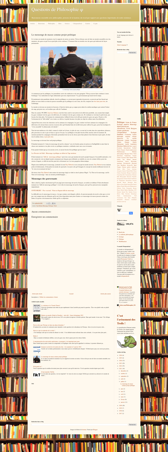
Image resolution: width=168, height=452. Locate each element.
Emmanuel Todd (125, 259)
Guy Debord (69, 165)
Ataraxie (124, 171)
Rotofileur (123, 165)
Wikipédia (134, 197)
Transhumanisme (127, 195)
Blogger (95, 429)
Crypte (95, 23)
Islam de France (131, 122)
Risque (118, 190)
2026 (120, 355)
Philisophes (51, 23)
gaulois (129, 167)
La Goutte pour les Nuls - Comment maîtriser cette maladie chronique (125, 290)
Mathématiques (121, 152)
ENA (135, 157)
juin (122, 389)
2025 (120, 358)
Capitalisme (128, 155)
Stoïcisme (127, 194)
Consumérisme (128, 174)
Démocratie (120, 140)
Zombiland (134, 199)
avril (122, 394)
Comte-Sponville (121, 174)
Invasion (134, 180)
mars (122, 397)
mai (122, 391)
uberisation (120, 155)
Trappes (119, 167)
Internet (134, 159)
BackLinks (122, 232)
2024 (120, 360)
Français (123, 150)
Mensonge (45, 206)
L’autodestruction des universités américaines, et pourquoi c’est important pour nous (56, 341)
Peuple (122, 186)
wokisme (127, 136)
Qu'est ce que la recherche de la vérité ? (44, 330)
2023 (120, 363)
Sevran (134, 192)
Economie (119, 148)
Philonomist (127, 186)
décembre (123, 371)
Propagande (129, 188)
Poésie (123, 188)
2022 (120, 366)
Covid (128, 128)
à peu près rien (48, 137)
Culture (134, 134)
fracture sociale (130, 253)
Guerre (134, 142)
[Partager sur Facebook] (53, 203)
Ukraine (124, 167)
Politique (51, 206)
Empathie (134, 176)
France (118, 150)
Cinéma (118, 173)
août (122, 379)
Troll (135, 195)
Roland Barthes (124, 190)
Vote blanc (127, 197)
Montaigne (130, 182)
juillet (122, 381)
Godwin (125, 178)
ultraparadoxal (125, 276)
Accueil (71, 294)
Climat (119, 157)
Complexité (133, 173)
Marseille (119, 182)
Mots (59, 23)
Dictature (134, 174)
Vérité (55, 206)
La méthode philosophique (126, 234)
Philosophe (120, 136)
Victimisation (120, 197)
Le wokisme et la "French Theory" (50, 305)
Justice (127, 161)
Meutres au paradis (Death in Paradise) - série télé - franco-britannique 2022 (62, 315)
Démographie (123, 176)
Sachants (119, 192)
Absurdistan (121, 128)
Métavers (119, 184)
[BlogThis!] (49, 203)
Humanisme (120, 144)
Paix (132, 184)
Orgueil (129, 184)
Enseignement (120, 178)
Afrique (134, 136)
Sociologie (133, 140)
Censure (134, 155)
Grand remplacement (131, 150)
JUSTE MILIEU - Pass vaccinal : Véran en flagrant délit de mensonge (53, 190)
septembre (124, 376)
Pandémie (120, 134)
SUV (135, 190)
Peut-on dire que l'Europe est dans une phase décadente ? (49, 325)
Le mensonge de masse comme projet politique (54, 357)
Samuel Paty (125, 192)
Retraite (134, 188)
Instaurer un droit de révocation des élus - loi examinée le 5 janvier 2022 (61, 347)
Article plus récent (37, 294)
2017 (120, 413)
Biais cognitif (133, 146)
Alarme (118, 169)
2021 (120, 368)
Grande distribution (132, 178)
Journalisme (120, 161)
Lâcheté (127, 140)
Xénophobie (120, 199)
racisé (123, 201)
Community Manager (126, 173)
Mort (135, 182)
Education (129, 176)
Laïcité (127, 144)
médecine (134, 167)
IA (117, 180)
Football (134, 148)
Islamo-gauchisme (123, 130)
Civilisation (128, 134)
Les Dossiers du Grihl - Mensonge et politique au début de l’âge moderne (54, 153)
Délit (118, 176)
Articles (32, 23)
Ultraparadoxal (77, 23)
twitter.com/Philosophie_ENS (127, 306)
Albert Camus (126, 169)
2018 (120, 411)
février (123, 399)
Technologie (133, 194)
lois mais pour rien (99, 101)
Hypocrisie (120, 138)
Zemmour (127, 199)
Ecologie (133, 132)
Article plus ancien (105, 294)
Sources (67, 23)
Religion (133, 128)
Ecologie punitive (123, 124)
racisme (134, 138)
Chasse (134, 171)
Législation (133, 144)
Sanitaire (131, 192)
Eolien (118, 159)
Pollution (119, 188)
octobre (123, 373)
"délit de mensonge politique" (52, 157)
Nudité (125, 184)
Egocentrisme (127, 148)
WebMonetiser (123, 241)
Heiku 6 (35, 336)
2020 (120, 405)
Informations (129, 180)
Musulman (120, 146)
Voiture (119, 142)
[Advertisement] (71, 276)
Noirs (122, 184)
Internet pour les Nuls (125, 287)
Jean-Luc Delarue (53, 113)
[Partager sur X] (51, 203)
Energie (127, 142)
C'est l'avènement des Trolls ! (126, 319)
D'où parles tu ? (37, 366)
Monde (124, 182)
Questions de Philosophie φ (57, 9)
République (131, 190)
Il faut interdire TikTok (47, 372)
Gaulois (87, 23)
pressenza (119, 201)
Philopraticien (133, 186)
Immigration (122, 180)
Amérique (134, 169)
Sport (135, 165)
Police (131, 154)
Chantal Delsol (129, 171)
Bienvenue (41, 23)
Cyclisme (123, 157)
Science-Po (130, 165)
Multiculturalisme (123, 126)
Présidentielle (126, 163)
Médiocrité (126, 146)
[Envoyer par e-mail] (47, 203)
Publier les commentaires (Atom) (49, 297)
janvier (123, 402)
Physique (127, 154)
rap (125, 201)
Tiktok (118, 195)
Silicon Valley (120, 194)
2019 (120, 408)
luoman (84, 429)
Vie (128, 138)
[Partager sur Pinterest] (55, 203)
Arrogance (119, 171)
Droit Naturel (129, 157)
